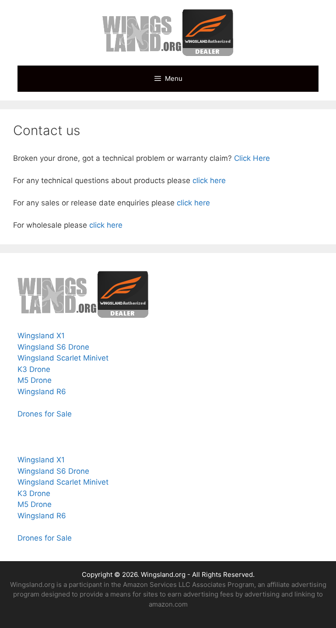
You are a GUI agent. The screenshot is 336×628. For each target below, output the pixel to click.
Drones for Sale (46, 413)
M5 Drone (35, 380)
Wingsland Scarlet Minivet (63, 358)
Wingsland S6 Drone (53, 347)
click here (209, 180)
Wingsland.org (163, 574)
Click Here (252, 158)
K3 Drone (34, 369)
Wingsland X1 (41, 335)
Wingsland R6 (42, 391)
